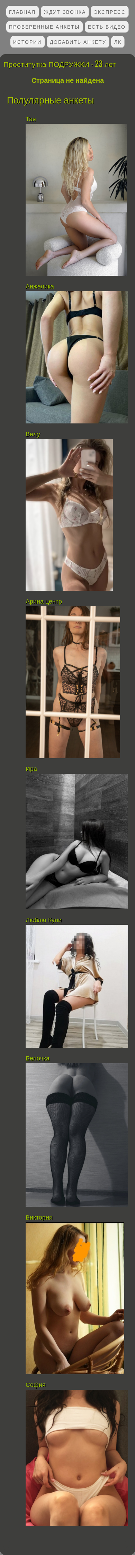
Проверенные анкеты (44, 26)
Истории (27, 41)
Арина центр (44, 601)
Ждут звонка (65, 11)
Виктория (40, 1217)
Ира (31, 768)
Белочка (38, 1058)
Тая (31, 119)
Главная (22, 11)
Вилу (33, 434)
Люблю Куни (44, 920)
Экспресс (110, 11)
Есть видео (107, 26)
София (36, 1384)
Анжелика (40, 286)
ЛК (118, 41)
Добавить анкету (78, 41)
